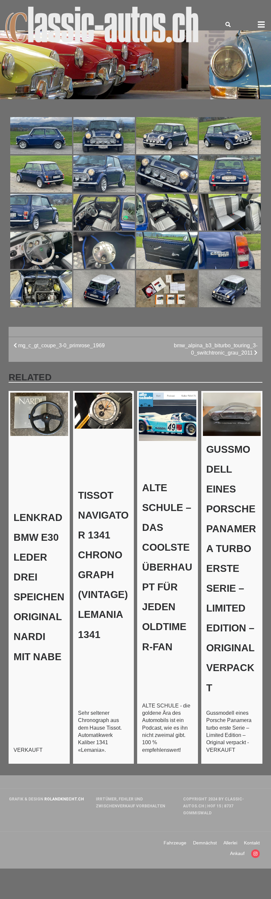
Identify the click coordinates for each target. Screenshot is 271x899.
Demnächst (205, 842)
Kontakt (252, 842)
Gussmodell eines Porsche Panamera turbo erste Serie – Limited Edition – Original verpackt (231, 568)
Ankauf (237, 853)
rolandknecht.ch (64, 799)
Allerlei (230, 842)
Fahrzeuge (175, 842)
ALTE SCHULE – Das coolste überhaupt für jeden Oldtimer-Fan (167, 567)
